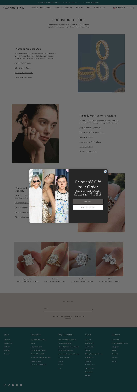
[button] (88, 207)
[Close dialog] (105, 171)
